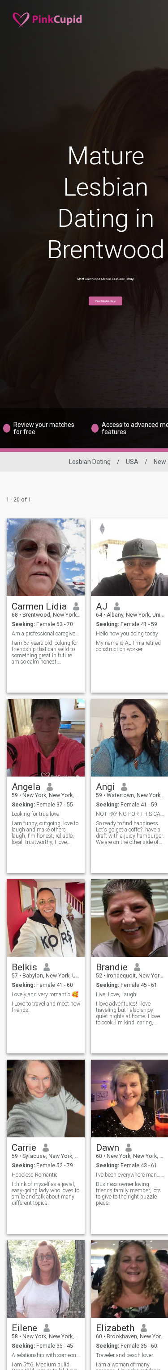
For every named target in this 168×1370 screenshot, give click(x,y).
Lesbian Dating (90, 461)
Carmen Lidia (39, 606)
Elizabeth (115, 1328)
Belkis (24, 967)
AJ (102, 606)
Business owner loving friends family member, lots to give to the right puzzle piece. (128, 1193)
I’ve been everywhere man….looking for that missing (130, 1175)
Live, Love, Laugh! (117, 994)
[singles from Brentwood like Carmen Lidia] (46, 557)
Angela (26, 786)
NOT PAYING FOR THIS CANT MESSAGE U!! (130, 814)
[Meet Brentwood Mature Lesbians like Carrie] (46, 1098)
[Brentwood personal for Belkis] (46, 918)
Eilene (24, 1328)
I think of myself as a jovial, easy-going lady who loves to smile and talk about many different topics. (45, 1193)
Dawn (107, 1147)
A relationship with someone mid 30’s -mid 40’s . (46, 1355)
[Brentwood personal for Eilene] (46, 1279)
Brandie (112, 967)
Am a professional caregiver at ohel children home (46, 634)
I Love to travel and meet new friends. (46, 1007)
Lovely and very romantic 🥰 (45, 994)
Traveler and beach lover (124, 1355)
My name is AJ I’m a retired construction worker (128, 646)
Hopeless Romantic (35, 1175)
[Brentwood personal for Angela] (46, 738)
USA (132, 461)
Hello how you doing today (127, 634)
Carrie (24, 1147)
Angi (105, 786)
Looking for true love (35, 814)
